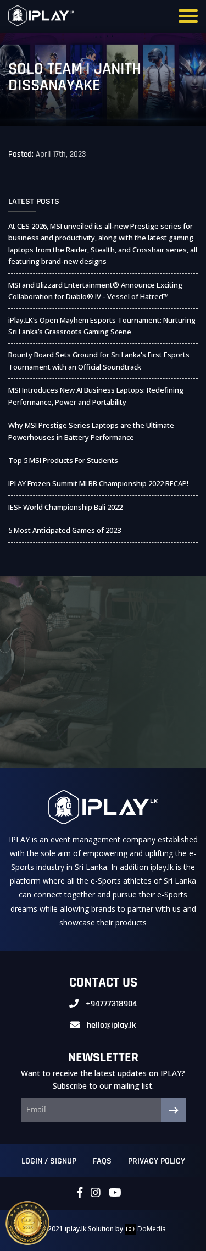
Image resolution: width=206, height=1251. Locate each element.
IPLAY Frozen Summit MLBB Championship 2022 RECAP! (98, 483)
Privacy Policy (156, 1161)
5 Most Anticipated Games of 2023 (64, 530)
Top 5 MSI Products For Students (63, 460)
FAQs (102, 1161)
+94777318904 (111, 1004)
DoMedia (151, 1228)
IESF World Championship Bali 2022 (65, 507)
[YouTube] (115, 1193)
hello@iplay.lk (111, 1025)
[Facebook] (79, 1193)
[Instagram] (96, 1193)
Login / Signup (48, 1161)
